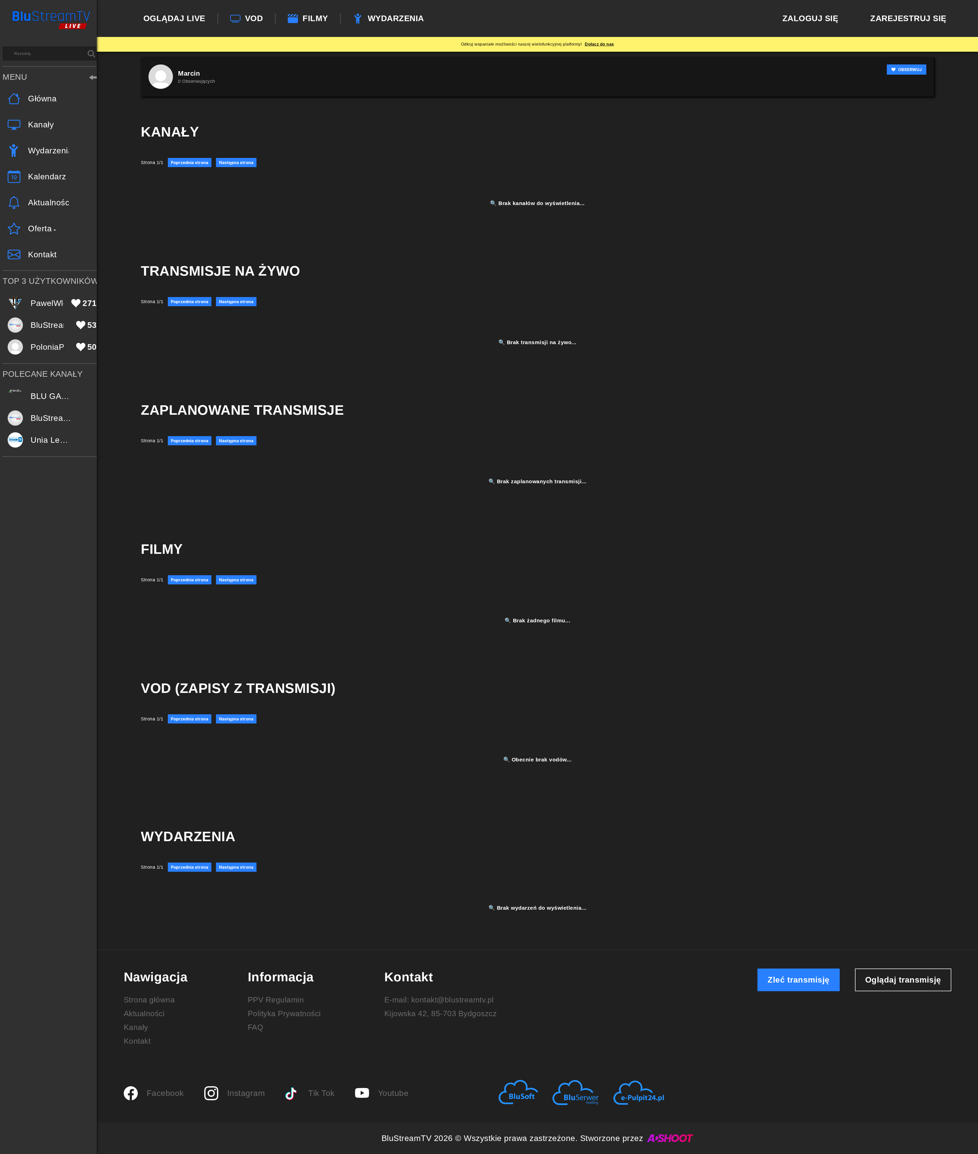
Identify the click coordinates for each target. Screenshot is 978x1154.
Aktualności (144, 1013)
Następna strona (236, 162)
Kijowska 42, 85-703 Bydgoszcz (440, 1013)
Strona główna (149, 1000)
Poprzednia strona (189, 162)
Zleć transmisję (799, 979)
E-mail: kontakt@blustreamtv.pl (439, 1000)
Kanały (136, 1027)
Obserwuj (910, 69)
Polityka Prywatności (284, 1013)
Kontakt (137, 1041)
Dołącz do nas (599, 44)
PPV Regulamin (276, 1000)
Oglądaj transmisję (903, 979)
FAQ (255, 1027)
